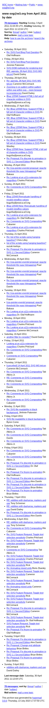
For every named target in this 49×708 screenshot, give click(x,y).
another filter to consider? (19, 337)
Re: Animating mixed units (19, 568)
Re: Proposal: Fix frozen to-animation (24, 472)
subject (37, 32)
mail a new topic (25, 35)
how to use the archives (21, 38)
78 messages (11, 23)
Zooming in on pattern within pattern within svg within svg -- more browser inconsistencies (24, 90)
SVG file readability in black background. (26, 419)
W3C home (7, 5)
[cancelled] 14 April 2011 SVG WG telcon (26, 365)
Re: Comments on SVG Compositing (24, 187)
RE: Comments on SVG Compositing (24, 378)
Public (32, 5)
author (24, 32)
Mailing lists (21, 5)
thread (16, 32)
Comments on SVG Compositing (22, 356)
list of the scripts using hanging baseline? (26, 243)
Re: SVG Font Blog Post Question (23, 52)
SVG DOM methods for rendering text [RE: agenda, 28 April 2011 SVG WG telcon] (24, 71)
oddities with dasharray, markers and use (26, 667)
